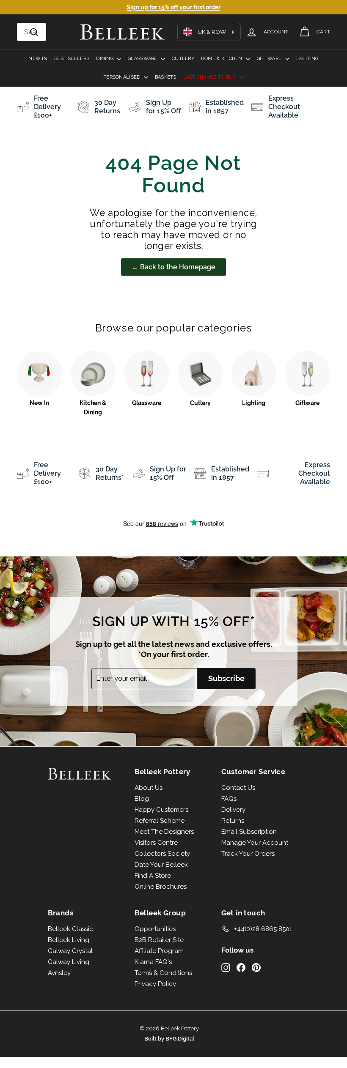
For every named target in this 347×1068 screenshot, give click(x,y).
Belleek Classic (70, 929)
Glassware (143, 58)
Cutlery (183, 58)
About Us (148, 787)
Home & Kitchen (222, 58)
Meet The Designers (164, 831)
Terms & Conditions (163, 973)
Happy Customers (161, 809)
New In (37, 58)
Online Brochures (161, 886)
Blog (142, 798)
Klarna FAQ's (153, 962)
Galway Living (68, 962)
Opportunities (155, 929)
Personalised (122, 77)
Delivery (233, 809)
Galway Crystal (70, 951)
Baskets (165, 77)
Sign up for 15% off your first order (173, 7)
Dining (105, 58)
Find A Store (153, 875)
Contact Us (238, 787)
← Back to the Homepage (173, 267)
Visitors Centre (156, 842)
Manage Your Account (254, 842)
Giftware (270, 58)
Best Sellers (71, 58)
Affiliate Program (159, 951)
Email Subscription (249, 831)
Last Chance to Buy (210, 77)
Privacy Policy (155, 984)
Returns (232, 820)
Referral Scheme (160, 820)
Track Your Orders (248, 853)
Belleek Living (68, 940)
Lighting (307, 58)
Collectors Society (162, 853)
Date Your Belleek (161, 864)
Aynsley (59, 973)
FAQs (229, 798)
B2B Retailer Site (159, 940)
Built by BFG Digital (169, 1038)
